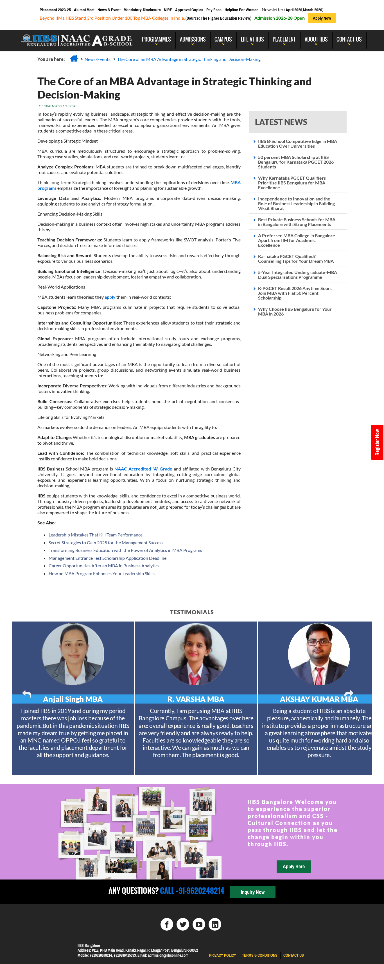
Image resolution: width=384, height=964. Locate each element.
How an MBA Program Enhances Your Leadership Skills (102, 573)
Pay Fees (214, 9)
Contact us (293, 955)
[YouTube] (199, 924)
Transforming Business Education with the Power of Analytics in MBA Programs (125, 550)
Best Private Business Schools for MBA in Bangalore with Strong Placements (296, 222)
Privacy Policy (222, 955)
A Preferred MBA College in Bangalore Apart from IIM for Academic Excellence (296, 240)
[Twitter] (183, 924)
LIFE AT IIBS (252, 39)
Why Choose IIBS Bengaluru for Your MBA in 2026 (295, 311)
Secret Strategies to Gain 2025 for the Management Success (106, 542)
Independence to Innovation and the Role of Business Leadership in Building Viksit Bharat (296, 203)
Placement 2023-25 (55, 9)
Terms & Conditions (259, 955)
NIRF (168, 9)
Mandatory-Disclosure (142, 9)
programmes (156, 39)
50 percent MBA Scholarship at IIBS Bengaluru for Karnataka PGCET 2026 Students (296, 161)
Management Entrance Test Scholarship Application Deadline (107, 558)
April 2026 (294, 9)
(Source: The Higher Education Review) (218, 18)
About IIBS (316, 39)
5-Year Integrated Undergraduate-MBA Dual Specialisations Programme (297, 274)
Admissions (193, 39)
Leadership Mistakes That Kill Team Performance (96, 534)
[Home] (74, 58)
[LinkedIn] (215, 924)
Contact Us (349, 39)
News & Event (109, 9)
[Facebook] (167, 924)
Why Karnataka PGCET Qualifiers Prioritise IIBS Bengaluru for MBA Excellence (292, 182)
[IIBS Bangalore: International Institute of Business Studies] (77, 38)
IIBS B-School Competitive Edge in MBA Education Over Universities (297, 143)
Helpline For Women (242, 9)
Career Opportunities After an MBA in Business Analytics (104, 565)
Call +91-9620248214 (191, 890)
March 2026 (312, 9)
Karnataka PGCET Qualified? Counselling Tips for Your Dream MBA (296, 258)
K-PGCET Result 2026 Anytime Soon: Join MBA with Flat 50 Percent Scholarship (295, 292)
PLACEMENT (284, 39)
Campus (223, 39)
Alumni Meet (84, 9)
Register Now (377, 442)
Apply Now (322, 18)
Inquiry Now (253, 892)
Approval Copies (189, 9)
